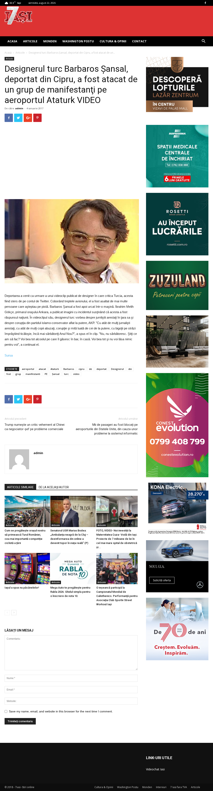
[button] (203, 42)
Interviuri (161, 787)
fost (8, 373)
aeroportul (28, 368)
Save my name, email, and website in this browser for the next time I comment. (61, 711)
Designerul (117, 368)
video (76, 373)
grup (18, 373)
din (130, 368)
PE (46, 373)
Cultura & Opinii (113, 41)
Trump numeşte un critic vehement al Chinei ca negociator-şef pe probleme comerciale (34, 427)
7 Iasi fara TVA (178, 787)
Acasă (8, 52)
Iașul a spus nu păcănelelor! (22, 587)
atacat (42, 368)
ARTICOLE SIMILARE (20, 487)
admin (19, 108)
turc (66, 373)
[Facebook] (205, 3)
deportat (101, 368)
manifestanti (33, 373)
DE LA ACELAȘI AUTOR (54, 487)
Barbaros (68, 368)
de (90, 368)
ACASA (12, 41)
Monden (50, 41)
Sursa (9, 355)
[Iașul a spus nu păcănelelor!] (25, 568)
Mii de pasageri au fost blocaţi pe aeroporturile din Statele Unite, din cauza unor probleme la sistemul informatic (107, 429)
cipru (81, 368)
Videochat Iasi (155, 769)
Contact (139, 41)
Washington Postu (78, 41)
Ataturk (55, 368)
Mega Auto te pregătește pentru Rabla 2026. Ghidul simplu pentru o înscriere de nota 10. (70, 592)
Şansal (55, 373)
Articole (30, 41)
